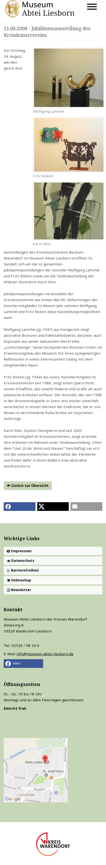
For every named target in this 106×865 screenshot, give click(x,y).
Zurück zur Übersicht (29, 485)
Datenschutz (22, 560)
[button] (19, 506)
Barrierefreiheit (24, 570)
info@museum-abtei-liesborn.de (45, 653)
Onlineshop (20, 580)
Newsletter (20, 589)
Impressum (21, 551)
